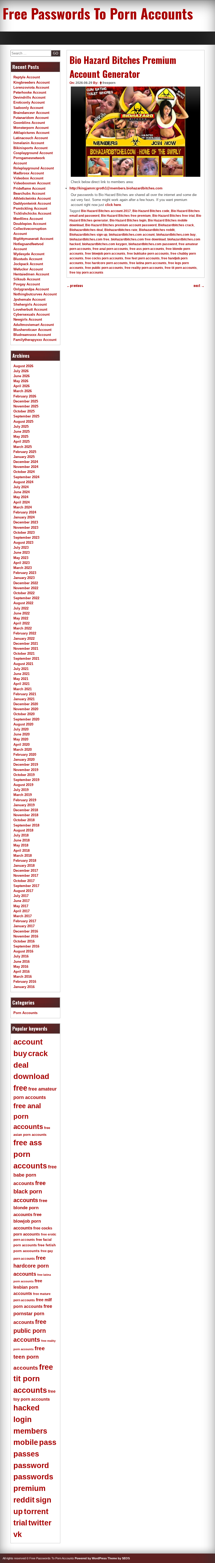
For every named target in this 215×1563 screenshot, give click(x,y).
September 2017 (26, 886)
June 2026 (21, 376)
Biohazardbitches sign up (88, 234)
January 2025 (24, 457)
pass (47, 1442)
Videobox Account (28, 178)
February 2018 (24, 861)
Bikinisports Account (30, 148)
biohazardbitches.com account (132, 234)
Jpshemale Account (29, 299)
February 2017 (24, 921)
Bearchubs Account (29, 193)
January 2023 (24, 578)
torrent (36, 1511)
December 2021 (25, 644)
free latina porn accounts (147, 263)
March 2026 (22, 391)
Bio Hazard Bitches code (150, 211)
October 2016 (24, 941)
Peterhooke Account (29, 92)
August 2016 (23, 951)
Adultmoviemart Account (33, 325)
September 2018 (26, 825)
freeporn (109, 83)
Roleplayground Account (33, 168)
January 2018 (24, 866)
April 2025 (21, 441)
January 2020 (24, 760)
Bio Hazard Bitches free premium (126, 216)
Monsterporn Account (31, 128)
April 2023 (21, 563)
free (20, 1088)
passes (26, 1454)
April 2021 (21, 684)
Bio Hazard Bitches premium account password (121, 225)
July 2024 (21, 487)
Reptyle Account (26, 77)
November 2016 (25, 936)
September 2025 (26, 416)
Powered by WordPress (91, 1558)
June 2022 (21, 613)
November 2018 (25, 815)
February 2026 (24, 396)
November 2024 (25, 467)
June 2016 (21, 962)
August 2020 (23, 724)
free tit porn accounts (181, 268)
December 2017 (25, 871)
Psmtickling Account (30, 208)
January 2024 (24, 517)
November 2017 (25, 876)
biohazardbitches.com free (89, 239)
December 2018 (25, 810)
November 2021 (25, 649)
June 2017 (21, 901)
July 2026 (21, 371)
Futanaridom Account (31, 118)
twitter (39, 1523)
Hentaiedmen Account (31, 274)
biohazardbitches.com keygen (104, 244)
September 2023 (26, 538)
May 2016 (20, 967)
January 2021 (24, 699)
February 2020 (24, 755)
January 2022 (24, 639)
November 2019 (25, 770)
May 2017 (20, 906)
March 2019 (22, 795)
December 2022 (25, 583)
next (199, 285)
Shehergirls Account (30, 304)
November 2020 (25, 709)
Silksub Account (26, 279)
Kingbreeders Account (31, 82)
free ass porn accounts (147, 249)
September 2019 (26, 780)
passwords (33, 1477)
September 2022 (26, 598)
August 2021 (23, 664)
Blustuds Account (27, 259)
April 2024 (21, 502)
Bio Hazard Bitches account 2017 (106, 211)
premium (29, 1488)
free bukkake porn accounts (148, 253)
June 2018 (21, 840)
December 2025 (25, 401)
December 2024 (25, 462)
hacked (26, 1408)
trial (20, 1523)
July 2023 (21, 547)
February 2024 (24, 512)
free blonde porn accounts (30, 1207)
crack (38, 1053)
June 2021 (21, 674)
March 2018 (22, 856)
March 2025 (22, 447)
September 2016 (26, 946)
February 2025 (24, 452)
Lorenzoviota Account (31, 87)
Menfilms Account (28, 219)
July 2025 (21, 426)
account (28, 1042)
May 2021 (20, 679)
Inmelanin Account (28, 143)
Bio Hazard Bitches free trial (173, 216)
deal (21, 1065)
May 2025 (20, 436)
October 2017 (24, 881)
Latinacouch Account (30, 138)
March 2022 (22, 628)
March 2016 (22, 977)
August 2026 (23, 366)
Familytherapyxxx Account (34, 340)
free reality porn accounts (144, 268)
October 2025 (24, 411)
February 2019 (24, 800)
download (31, 1076)
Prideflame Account (29, 188)
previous (75, 285)
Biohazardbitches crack (176, 225)
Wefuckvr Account (28, 269)
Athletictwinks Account (32, 198)
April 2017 (21, 911)
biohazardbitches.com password (152, 244)
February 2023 (24, 573)
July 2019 (21, 790)
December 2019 (25, 765)
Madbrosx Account (28, 173)
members (30, 1431)
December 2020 (25, 704)
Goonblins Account (29, 123)
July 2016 (21, 956)
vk (17, 1534)
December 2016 (25, 931)
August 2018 (23, 830)
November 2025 (25, 406)
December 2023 (25, 522)
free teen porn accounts (29, 1358)
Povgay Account (26, 284)
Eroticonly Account (29, 102)
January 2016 (24, 987)
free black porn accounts (29, 1191)
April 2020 (21, 745)
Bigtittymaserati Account (33, 239)
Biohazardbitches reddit (157, 230)
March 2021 (22, 689)
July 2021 (21, 669)
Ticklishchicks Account (32, 213)
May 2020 (20, 739)
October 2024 (24, 472)
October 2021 (24, 654)
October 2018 (24, 820)
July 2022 (21, 608)
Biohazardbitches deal (86, 230)
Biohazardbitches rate (120, 230)
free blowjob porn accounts (105, 253)
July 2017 (21, 896)
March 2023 (22, 568)
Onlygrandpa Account (31, 289)
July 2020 (21, 729)
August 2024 (23, 482)
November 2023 (25, 528)
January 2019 (24, 805)
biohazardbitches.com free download (138, 239)
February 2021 (24, 694)
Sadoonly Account (28, 108)
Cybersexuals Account (31, 314)
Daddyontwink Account (32, 203)
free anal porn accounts (110, 249)
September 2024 (26, 477)
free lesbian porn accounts (27, 1287)
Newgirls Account (27, 319)
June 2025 (21, 431)
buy (20, 1053)
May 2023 (20, 558)
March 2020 (22, 750)
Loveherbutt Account (30, 309)
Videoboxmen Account (31, 183)
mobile (25, 1442)
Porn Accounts (25, 1013)
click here (113, 205)
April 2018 (21, 851)
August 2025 (23, 421)
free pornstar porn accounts (32, 1314)
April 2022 (21, 623)
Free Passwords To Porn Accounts (98, 13)
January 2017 (24, 926)
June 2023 (21, 552)
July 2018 (21, 835)
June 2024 (21, 492)
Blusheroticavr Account (32, 330)
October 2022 (24, 593)
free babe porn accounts (35, 1175)
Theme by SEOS (119, 1558)
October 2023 (24, 533)
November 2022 (25, 588)
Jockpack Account (28, 264)
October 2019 (24, 775)
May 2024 (20, 497)
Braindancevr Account (31, 113)
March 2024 (22, 507)
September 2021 (26, 659)
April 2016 (21, 972)
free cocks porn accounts (104, 258)
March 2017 (22, 916)
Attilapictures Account (31, 133)
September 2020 (26, 719)
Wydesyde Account (28, 254)
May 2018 (20, 845)
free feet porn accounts (142, 258)
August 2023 (23, 542)
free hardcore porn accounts (106, 263)
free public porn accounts (104, 268)
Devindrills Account (29, 97)
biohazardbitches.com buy (176, 234)
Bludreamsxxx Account (32, 335)
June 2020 (21, 734)
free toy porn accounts (86, 272)
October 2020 (24, 714)
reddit (24, 1500)
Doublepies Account (29, 224)
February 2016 (24, 982)
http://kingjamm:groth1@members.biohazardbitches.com (116, 188)
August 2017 (23, 891)
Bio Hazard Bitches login (128, 220)
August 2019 (23, 785)
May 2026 (20, 381)
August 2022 (23, 603)
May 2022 (20, 618)
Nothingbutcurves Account (35, 294)
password (31, 1465)
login (22, 1419)
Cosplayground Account (33, 153)
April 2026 (21, 386)
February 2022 (24, 633)
